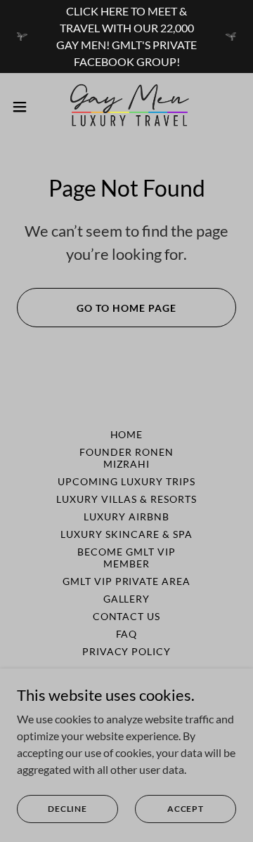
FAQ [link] (127, 634)
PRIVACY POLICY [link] (126, 651)
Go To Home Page (126, 308)
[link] (126, 107)
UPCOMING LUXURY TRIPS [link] (126, 481)
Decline (67, 808)
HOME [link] (126, 434)
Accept (185, 808)
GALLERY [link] (126, 599)
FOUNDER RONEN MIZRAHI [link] (126, 458)
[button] (24, 107)
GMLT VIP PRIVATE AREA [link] (127, 581)
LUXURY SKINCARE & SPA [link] (126, 534)
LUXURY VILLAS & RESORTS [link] (126, 499)
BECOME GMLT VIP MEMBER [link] (126, 558)
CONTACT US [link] (127, 616)
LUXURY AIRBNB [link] (126, 516)
